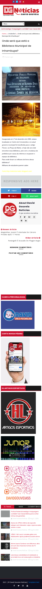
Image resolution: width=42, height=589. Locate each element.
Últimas (7, 507)
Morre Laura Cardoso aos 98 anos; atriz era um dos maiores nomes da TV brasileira (25, 546)
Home (4, 34)
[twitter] (17, 2)
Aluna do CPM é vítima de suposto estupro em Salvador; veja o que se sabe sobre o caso (26, 525)
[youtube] (23, 2)
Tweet (14, 191)
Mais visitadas (21, 507)
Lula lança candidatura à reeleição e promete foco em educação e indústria (25, 556)
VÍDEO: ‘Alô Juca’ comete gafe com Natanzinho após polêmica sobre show (25, 535)
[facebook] (14, 2)
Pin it (14, 196)
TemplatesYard (33, 582)
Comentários (34, 507)
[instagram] (20, 2)
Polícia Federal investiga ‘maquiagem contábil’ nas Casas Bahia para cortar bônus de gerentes (25, 513)
